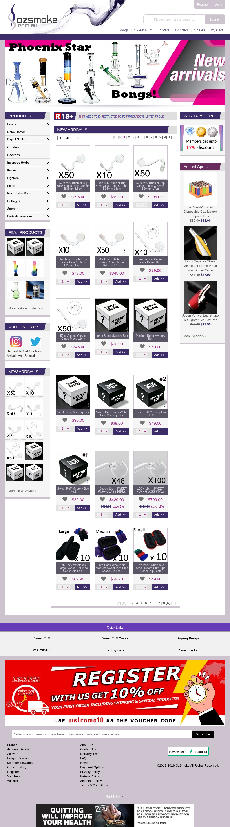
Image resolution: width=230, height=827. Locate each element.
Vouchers (13, 776)
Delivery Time (90, 754)
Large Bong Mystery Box (112, 335)
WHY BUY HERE (199, 116)
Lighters (163, 30)
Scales (199, 30)
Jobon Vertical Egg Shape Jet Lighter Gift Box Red (200, 318)
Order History (16, 767)
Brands (12, 745)
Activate (12, 754)
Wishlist (12, 780)
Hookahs (13, 155)
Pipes (11, 185)
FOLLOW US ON (23, 327)
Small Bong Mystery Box (73, 412)
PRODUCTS (19, 116)
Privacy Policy (90, 772)
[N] (164, 137)
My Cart (216, 30)
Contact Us (88, 749)
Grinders (182, 30)
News (84, 763)
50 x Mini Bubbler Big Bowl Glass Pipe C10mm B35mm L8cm (73, 185)
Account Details (18, 749)
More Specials (194, 336)
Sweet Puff (142, 30)
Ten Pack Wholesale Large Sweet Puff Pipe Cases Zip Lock (73, 568)
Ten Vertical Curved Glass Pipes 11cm (150, 261)
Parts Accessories (19, 216)
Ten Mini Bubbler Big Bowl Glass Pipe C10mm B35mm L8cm (112, 185)
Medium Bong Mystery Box (150, 337)
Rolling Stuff (15, 201)
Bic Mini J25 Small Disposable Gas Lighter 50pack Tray (200, 211)
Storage (12, 208)
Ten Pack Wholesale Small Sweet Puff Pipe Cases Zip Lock (150, 568)
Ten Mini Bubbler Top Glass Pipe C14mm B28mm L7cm (73, 262)
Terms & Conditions (94, 785)
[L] (170, 137)
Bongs (123, 30)
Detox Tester (16, 132)
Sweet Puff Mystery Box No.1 (73, 490)
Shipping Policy (91, 780)
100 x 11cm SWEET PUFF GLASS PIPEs (150, 490)
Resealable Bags (19, 193)
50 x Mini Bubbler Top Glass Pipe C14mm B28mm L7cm (112, 262)
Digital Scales (16, 139)
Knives (12, 170)
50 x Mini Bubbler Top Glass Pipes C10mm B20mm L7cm (150, 185)
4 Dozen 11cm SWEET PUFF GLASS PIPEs (112, 490)
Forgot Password (19, 758)
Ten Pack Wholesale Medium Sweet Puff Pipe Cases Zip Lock (112, 568)
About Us (86, 745)
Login (218, 4)
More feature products (24, 308)
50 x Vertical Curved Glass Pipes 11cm (73, 337)
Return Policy (89, 776)
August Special (197, 167)
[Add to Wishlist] (63, 196)
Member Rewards (20, 763)
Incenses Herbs (18, 162)
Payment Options (92, 767)
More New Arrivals (21, 491)
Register (203, 4)
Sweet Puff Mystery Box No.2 (150, 413)
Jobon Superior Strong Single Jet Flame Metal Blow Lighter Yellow (200, 265)
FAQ (83, 758)
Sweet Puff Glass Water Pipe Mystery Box (112, 413)
